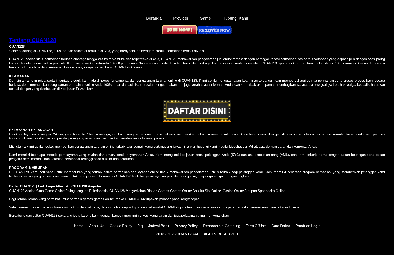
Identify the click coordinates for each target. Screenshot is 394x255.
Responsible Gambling (221, 226)
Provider (180, 18)
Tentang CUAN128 (32, 40)
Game (205, 18)
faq (140, 226)
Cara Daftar (280, 226)
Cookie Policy (121, 226)
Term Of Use (256, 226)
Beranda (154, 18)
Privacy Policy (186, 226)
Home (79, 226)
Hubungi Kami (235, 18)
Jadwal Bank (158, 226)
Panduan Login (308, 226)
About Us (96, 226)
